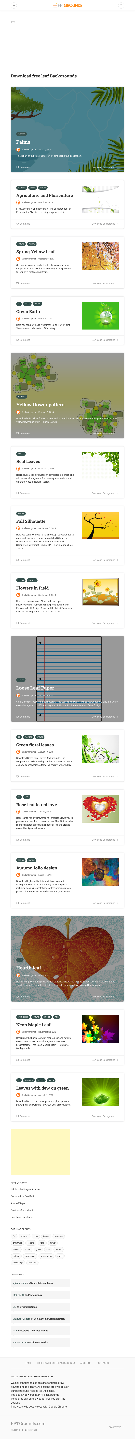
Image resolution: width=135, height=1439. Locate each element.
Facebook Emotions (21, 1217)
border (46, 1236)
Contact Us (103, 1363)
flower (52, 1243)
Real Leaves (28, 461)
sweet (60, 1256)
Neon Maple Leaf (33, 1024)
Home (28, 1363)
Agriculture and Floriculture (44, 195)
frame (27, 1249)
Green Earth (28, 311)
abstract (24, 1236)
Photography (35, 1294)
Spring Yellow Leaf (35, 251)
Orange (47, 1017)
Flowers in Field (32, 588)
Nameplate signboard (42, 1283)
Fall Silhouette (30, 521)
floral (42, 1243)
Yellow (32, 244)
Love (27, 797)
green (38, 1249)
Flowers (21, 187)
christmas (17, 1243)
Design (21, 580)
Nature (43, 187)
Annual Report (19, 1203)
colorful (30, 1243)
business (59, 1236)
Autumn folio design (36, 868)
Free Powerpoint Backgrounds (56, 1363)
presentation (46, 1256)
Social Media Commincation (49, 1318)
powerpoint (30, 1256)
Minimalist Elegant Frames (25, 1189)
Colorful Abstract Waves (34, 1330)
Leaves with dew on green (42, 1088)
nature (58, 1249)
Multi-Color (23, 1017)
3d (14, 1236)
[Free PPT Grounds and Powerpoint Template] (67, 5)
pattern (16, 1256)
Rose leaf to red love (36, 804)
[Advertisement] (67, 48)
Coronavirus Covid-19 (22, 1196)
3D (19, 304)
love (48, 1249)
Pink (56, 1017)
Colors (41, 1080)
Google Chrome (58, 1406)
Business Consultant (22, 1210)
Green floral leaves (35, 745)
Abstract (29, 1080)
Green (32, 187)
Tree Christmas (28, 1306)
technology (18, 1263)
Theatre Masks (39, 1342)
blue (36, 1236)
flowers (16, 1249)
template (32, 1263)
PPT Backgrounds (29, 1430)
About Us (85, 1363)
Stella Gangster (29, 202)
